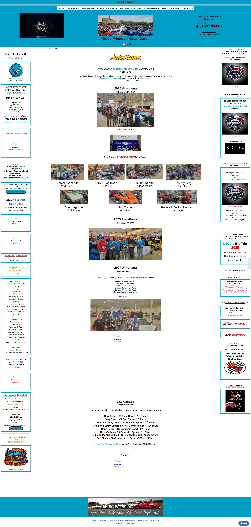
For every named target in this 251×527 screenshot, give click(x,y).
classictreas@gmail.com (18, 425)
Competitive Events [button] (107, 8)
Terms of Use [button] (142, 520)
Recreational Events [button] (130, 8)
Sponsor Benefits (16, 428)
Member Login (125, 2)
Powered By (120, 523)
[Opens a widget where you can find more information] (243, 523)
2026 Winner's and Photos (16, 191)
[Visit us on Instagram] (124, 44)
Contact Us (187, 8)
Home (61, 8)
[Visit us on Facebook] (121, 44)
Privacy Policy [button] (154, 520)
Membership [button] (88, 8)
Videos (165, 8)
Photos (175, 8)
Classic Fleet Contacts (209, 34)
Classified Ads (151, 8)
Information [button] (73, 8)
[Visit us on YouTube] (127, 44)
